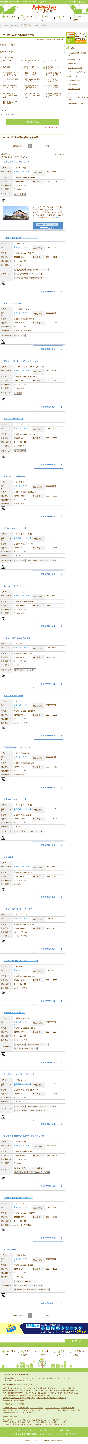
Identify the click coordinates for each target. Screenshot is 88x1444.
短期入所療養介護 (43, 1393)
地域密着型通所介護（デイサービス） (11, 74)
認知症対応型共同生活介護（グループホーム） (32, 95)
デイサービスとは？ (36, 1408)
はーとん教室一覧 (27, 1412)
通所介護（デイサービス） (53, 67)
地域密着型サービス (75, 80)
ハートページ (49, 2)
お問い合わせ (65, 1430)
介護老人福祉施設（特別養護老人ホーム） (32, 87)
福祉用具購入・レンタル (23, 1381)
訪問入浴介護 (51, 61)
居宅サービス (72, 76)
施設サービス (72, 93)
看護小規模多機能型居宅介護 (32, 80)
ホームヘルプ (31, 1378)
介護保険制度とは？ (10, 1408)
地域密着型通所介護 (10, 1390)
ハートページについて (35, 1430)
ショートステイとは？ (52, 1408)
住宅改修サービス (74, 89)
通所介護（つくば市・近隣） (35, 25)
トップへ (75, 1341)
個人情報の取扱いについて (34, 1434)
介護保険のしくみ (74, 59)
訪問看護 (6, 67)
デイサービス (41, 1378)
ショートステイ (67, 1378)
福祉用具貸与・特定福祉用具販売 (11, 102)
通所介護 (71, 1388)
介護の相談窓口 (8, 1378)
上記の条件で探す (32, 122)
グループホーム (8, 1381)
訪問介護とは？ (23, 1408)
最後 (47, 146)
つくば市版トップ (15, 25)
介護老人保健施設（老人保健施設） (53, 86)
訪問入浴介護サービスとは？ (13, 1410)
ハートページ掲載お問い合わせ (72, 2)
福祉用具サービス (74, 84)
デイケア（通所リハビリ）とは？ (50, 1410)
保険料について (73, 64)
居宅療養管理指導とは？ (11, 1412)
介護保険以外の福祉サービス (78, 104)
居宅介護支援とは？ (67, 1408)
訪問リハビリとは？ (31, 1410)
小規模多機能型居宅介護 (11, 80)
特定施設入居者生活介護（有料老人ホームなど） (11, 95)
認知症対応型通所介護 (52, 1390)
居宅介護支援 (8, 61)
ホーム (2, 25)
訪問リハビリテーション (32, 67)
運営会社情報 (71, 1434)
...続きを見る (56, 217)
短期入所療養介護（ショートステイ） (11, 86)
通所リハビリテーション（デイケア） (32, 74)
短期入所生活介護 (30, 1393)
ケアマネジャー (20, 1378)
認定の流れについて (75, 68)
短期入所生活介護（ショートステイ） (53, 80)
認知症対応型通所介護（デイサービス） (53, 74)
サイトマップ (52, 1430)
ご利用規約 (16, 1434)
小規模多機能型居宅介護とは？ (73, 1410)
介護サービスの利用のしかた (78, 72)
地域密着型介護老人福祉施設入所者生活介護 (53, 95)
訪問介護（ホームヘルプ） (32, 61)
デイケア (58, 1378)
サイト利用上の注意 (55, 1434)
